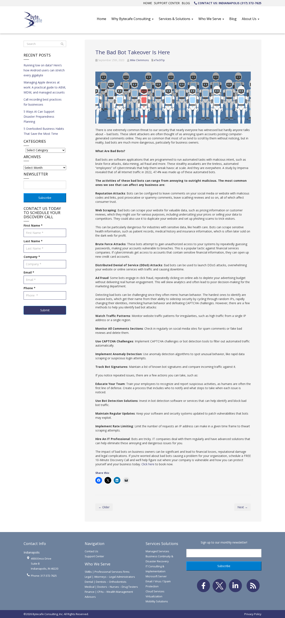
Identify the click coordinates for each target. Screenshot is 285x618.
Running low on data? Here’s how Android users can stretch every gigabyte (44, 70)
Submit (45, 310)
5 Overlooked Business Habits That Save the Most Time (44, 131)
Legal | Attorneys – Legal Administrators (110, 577)
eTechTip (159, 60)
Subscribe (44, 198)
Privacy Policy (252, 614)
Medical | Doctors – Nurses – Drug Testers (111, 587)
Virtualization (154, 596)
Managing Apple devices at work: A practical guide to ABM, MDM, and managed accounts (45, 87)
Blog (186, 3)
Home (147, 3)
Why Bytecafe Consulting (131, 18)
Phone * (29, 288)
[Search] (62, 44)
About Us (249, 18)
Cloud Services (155, 591)
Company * (32, 257)
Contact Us (91, 551)
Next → (242, 507)
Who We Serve (210, 18)
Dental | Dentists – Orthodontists (105, 582)
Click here (147, 464)
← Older (104, 507)
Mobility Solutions (157, 601)
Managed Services (157, 551)
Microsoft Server (156, 576)
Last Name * (33, 241)
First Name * (33, 225)
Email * (29, 272)
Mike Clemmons (139, 60)
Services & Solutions (175, 18)
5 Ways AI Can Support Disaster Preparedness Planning (39, 117)
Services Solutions (162, 543)
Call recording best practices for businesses (43, 101)
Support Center (167, 3)
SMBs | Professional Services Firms (107, 572)
